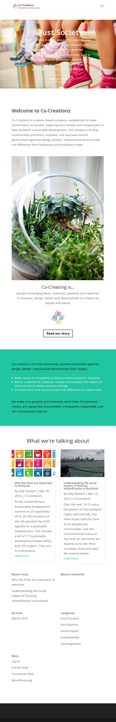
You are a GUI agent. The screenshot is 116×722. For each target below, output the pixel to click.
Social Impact (70, 631)
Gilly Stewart (27, 491)
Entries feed (20, 667)
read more (22, 556)
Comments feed (23, 674)
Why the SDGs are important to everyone (33, 484)
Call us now (58, 77)
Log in (16, 661)
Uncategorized (71, 644)
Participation (69, 625)
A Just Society (57, 31)
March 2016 (20, 618)
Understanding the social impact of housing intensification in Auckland (81, 485)
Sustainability (70, 637)
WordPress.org (22, 680)
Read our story (58, 333)
